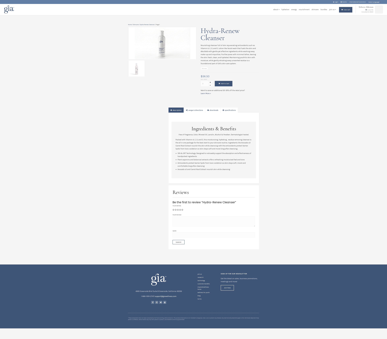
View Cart (347, 10)
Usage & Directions (195, 110)
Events (344, 2)
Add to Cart (225, 84)
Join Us (332, 9)
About (275, 9)
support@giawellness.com (165, 296)
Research (200, 277)
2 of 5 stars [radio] (176, 210)
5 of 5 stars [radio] (182, 210)
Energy (294, 9)
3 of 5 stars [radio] (178, 210)
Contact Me (370, 10)
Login (336, 2)
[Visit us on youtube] (164, 302)
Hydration (285, 9)
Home (130, 24)
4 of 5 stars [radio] (180, 210)
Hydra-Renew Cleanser (147, 24)
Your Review (177, 215)
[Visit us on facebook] (152, 302)
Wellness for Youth (204, 292)
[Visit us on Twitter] (160, 302)
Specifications (230, 110)
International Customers (357, 2)
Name (174, 231)
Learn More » (206, 93)
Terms (200, 299)
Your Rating (177, 206)
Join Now (227, 288)
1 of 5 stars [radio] (173, 210)
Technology (201, 280)
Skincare (315, 9)
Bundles (324, 9)
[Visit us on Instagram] (156, 302)
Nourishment (304, 9)
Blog (199, 296)
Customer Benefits (204, 284)
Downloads (213, 110)
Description (177, 110)
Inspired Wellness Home (203, 288)
